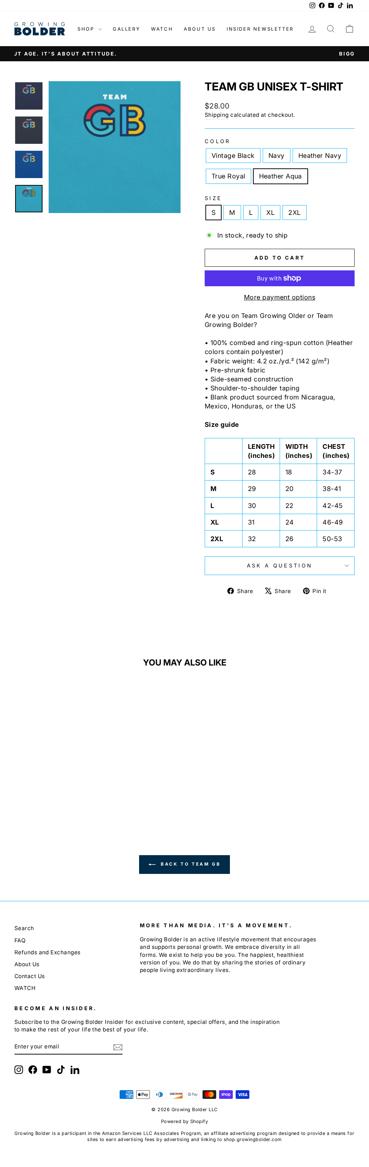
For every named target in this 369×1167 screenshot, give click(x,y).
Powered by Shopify (184, 1121)
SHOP (87, 29)
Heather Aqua (280, 176)
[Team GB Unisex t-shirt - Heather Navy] (53, 794)
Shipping (217, 114)
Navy (276, 155)
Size (213, 198)
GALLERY (126, 29)
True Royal (228, 176)
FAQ (20, 940)
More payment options (279, 297)
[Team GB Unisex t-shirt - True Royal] (63, 794)
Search (24, 928)
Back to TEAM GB (190, 864)
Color (218, 141)
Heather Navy (319, 155)
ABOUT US (200, 29)
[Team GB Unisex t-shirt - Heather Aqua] (73, 794)
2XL (294, 212)
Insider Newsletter (260, 29)
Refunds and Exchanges (47, 952)
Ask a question (279, 565)
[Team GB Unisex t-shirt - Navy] (44, 794)
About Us (27, 964)
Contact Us (29, 976)
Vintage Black (233, 155)
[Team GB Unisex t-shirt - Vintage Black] (34, 794)
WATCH (162, 29)
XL (270, 212)
